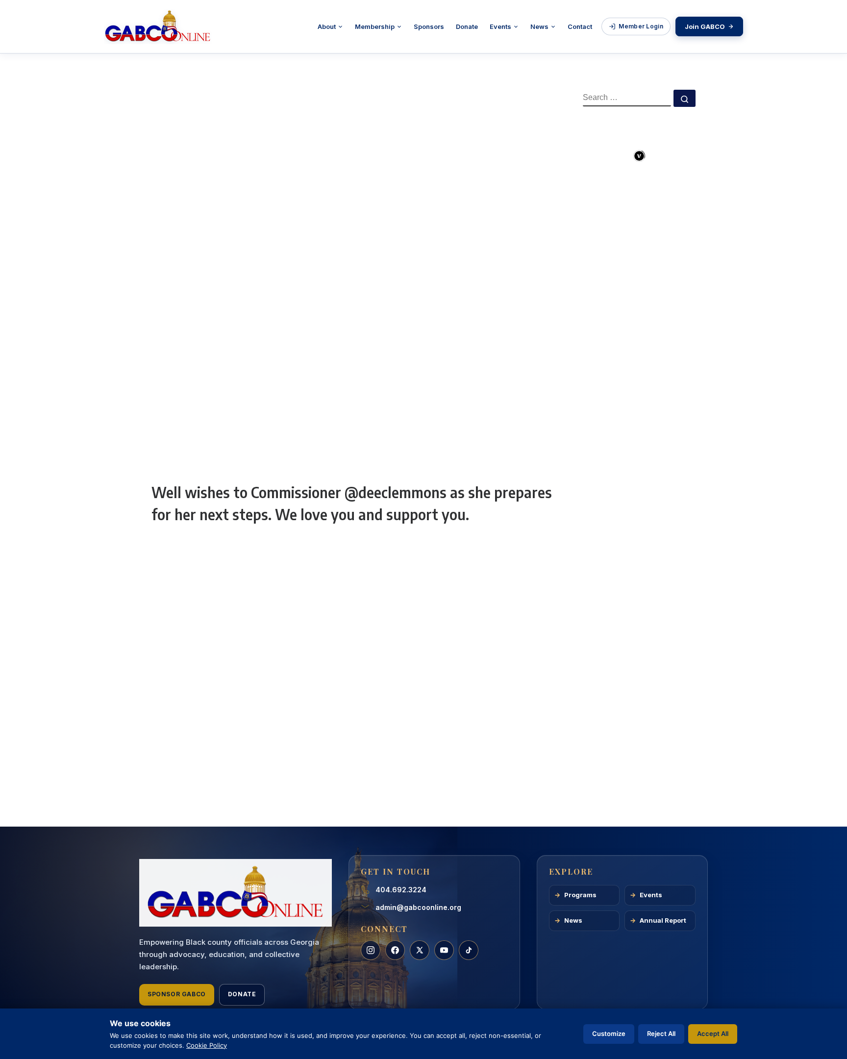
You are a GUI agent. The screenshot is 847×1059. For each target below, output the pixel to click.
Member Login (641, 26)
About (327, 26)
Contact (580, 26)
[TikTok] (468, 950)
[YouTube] (444, 950)
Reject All (661, 1033)
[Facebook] (395, 950)
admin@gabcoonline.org (418, 907)
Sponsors (429, 26)
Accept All (712, 1033)
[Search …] (684, 98)
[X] (419, 950)
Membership (375, 26)
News (539, 26)
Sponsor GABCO (177, 994)
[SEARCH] (627, 98)
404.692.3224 (400, 889)
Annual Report (663, 920)
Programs (580, 895)
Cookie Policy (206, 1045)
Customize (608, 1033)
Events (500, 26)
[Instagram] (370, 950)
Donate (467, 26)
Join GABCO (705, 26)
